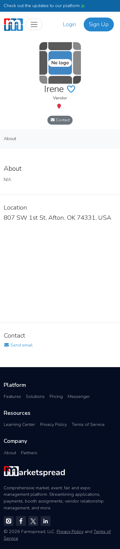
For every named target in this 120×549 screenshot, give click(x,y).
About (10, 453)
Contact (62, 119)
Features (12, 396)
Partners (29, 453)
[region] (60, 270)
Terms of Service (88, 424)
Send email (21, 345)
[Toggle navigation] (34, 24)
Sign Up (99, 24)
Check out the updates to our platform (42, 5)
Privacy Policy (53, 424)
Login (69, 24)
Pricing (56, 396)
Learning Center (19, 424)
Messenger (79, 396)
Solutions (35, 396)
